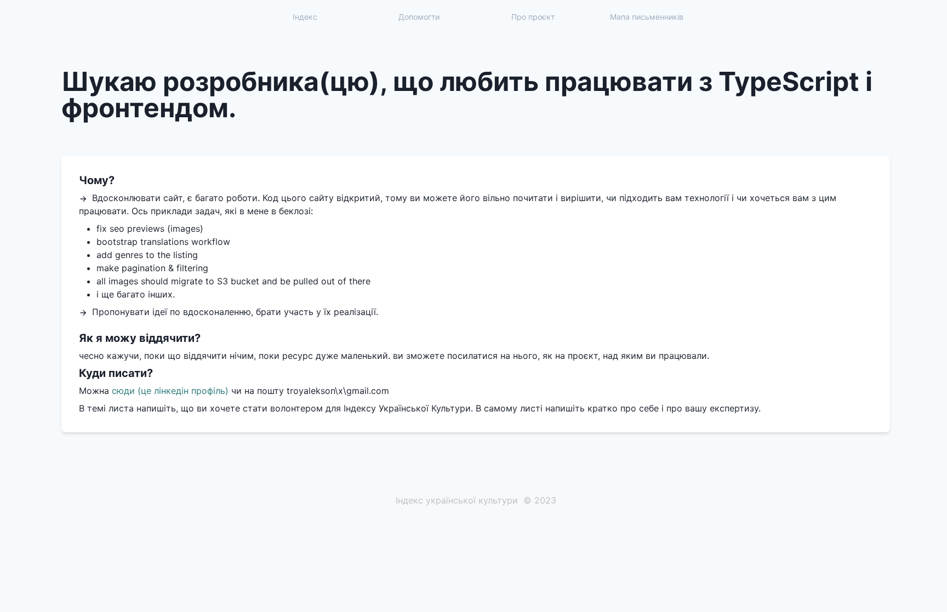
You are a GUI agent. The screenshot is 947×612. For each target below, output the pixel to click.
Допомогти (419, 16)
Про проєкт (533, 16)
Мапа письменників (646, 16)
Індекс (305, 16)
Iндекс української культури (457, 500)
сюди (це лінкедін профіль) (170, 390)
